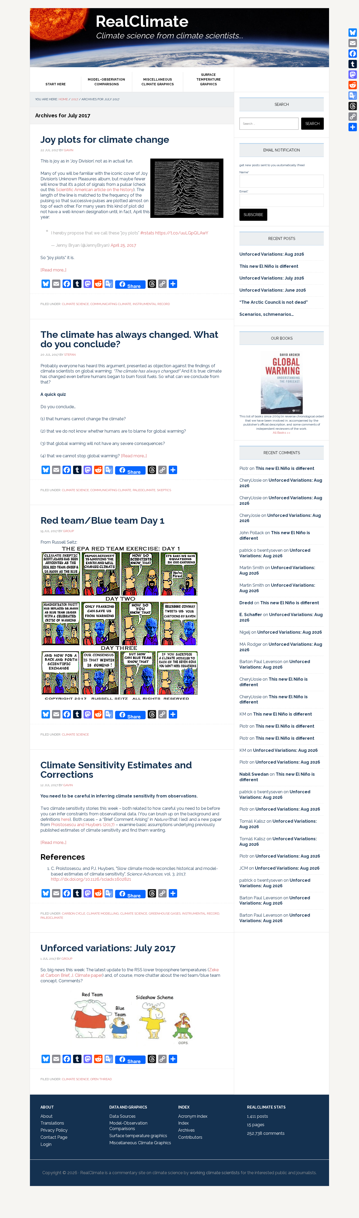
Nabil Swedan (254, 774)
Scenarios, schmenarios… (266, 314)
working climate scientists (215, 1172)
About (46, 1116)
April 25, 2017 (123, 245)
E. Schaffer (250, 614)
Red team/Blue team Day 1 (102, 520)
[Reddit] (352, 85)
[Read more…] (53, 269)
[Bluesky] (352, 32)
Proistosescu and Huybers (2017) (83, 824)
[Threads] (352, 106)
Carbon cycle (73, 913)
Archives (186, 1130)
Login (46, 1144)
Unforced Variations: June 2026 (272, 290)
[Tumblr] (352, 64)
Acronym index (192, 1116)
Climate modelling (103, 913)
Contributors (190, 1137)
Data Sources (122, 1116)
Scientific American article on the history (94, 189)
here (65, 819)
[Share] (352, 127)
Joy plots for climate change (104, 139)
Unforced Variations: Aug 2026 (271, 254)
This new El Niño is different (268, 266)
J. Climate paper (86, 975)
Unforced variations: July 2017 (108, 947)
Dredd (246, 602)
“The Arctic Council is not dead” (273, 302)
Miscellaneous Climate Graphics (140, 1142)
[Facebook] (352, 53)
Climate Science (75, 304)
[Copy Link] (352, 116)
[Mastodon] (352, 74)
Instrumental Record (151, 304)
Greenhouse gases (165, 913)
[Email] (352, 43)
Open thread (101, 1079)
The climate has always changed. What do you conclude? (129, 339)
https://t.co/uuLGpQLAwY (181, 232)
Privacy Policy (54, 1130)
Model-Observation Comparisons (128, 1126)
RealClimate (142, 21)
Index (183, 1123)
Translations (52, 1123)
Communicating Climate (110, 304)
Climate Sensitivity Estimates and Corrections (116, 769)
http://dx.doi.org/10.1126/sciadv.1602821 (91, 879)
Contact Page (53, 1137)
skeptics (164, 490)
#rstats (147, 232)
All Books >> (281, 432)
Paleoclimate (144, 490)
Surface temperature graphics (138, 1135)
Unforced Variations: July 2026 (271, 278)
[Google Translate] (352, 95)
